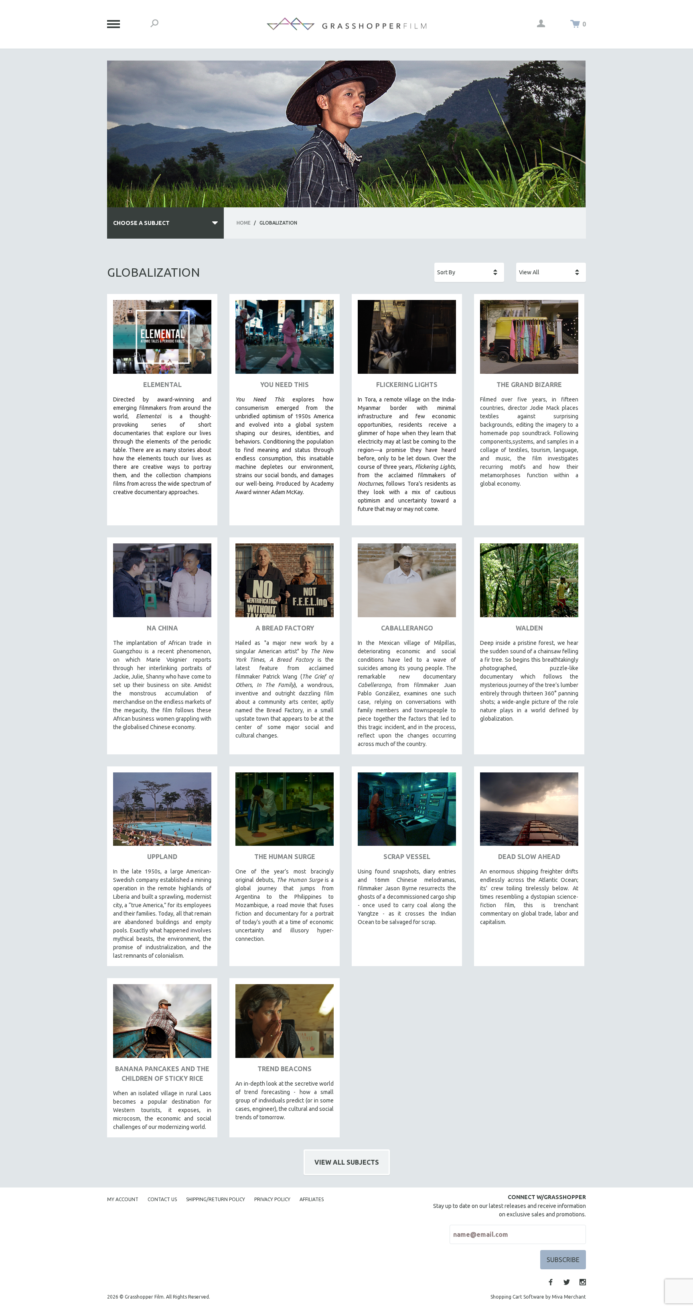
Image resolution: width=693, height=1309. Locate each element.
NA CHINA (162, 628)
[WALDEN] (529, 583)
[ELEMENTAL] (162, 340)
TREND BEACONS (284, 1068)
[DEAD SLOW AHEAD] (529, 812)
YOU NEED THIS (284, 384)
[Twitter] (566, 1282)
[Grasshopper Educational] (346, 24)
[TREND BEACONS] (284, 1024)
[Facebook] (550, 1282)
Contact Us (162, 1199)
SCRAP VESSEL (406, 856)
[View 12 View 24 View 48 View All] (551, 272)
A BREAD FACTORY (284, 628)
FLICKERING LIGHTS (407, 384)
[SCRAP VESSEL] (407, 812)
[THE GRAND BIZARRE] (529, 340)
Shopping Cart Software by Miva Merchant (538, 1296)
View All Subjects (346, 1162)
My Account (122, 1199)
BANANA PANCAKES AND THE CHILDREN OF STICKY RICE (162, 1073)
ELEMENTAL (162, 384)
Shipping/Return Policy (215, 1199)
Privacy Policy (272, 1199)
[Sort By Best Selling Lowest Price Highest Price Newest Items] (469, 272)
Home (244, 222)
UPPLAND (162, 856)
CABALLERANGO (407, 628)
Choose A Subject (141, 223)
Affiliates (312, 1199)
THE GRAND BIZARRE (529, 384)
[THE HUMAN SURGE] (284, 812)
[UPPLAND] (162, 812)
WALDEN (529, 628)
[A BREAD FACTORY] (284, 583)
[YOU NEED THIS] (284, 340)
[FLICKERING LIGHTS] (407, 340)
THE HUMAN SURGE (284, 856)
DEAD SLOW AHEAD (529, 856)
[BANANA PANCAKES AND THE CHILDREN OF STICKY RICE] (162, 1024)
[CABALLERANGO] (407, 583)
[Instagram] (583, 1282)
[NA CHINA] (162, 583)
